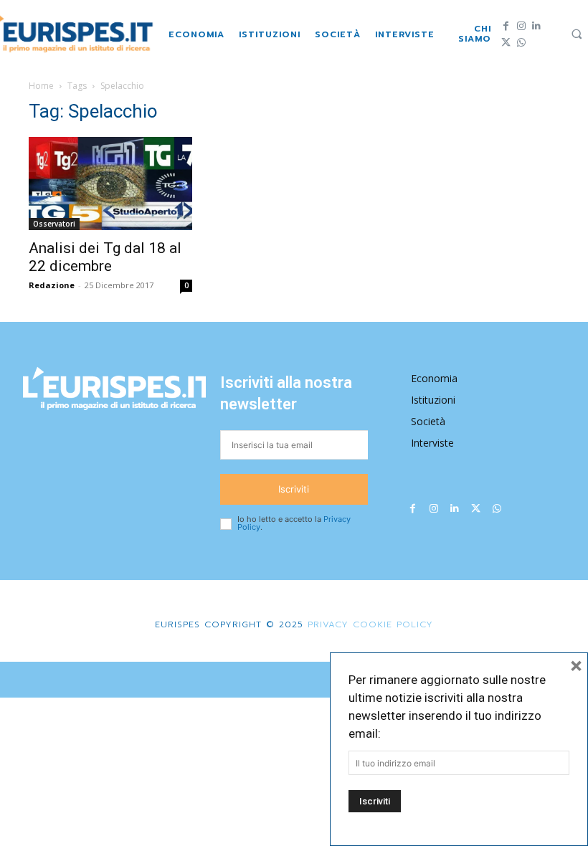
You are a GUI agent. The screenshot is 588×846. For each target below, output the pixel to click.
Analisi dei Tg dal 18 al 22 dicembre (105, 257)
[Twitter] (505, 42)
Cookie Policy (393, 624)
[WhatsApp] (520, 42)
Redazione (52, 285)
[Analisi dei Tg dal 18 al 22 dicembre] (110, 183)
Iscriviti (293, 489)
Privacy (325, 624)
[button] (576, 33)
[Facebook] (505, 26)
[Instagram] (520, 26)
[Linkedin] (536, 26)
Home (41, 86)
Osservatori (54, 224)
